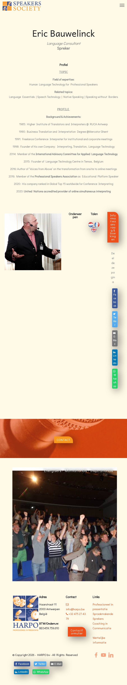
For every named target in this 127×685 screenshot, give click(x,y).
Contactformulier (77, 631)
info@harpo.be (75, 609)
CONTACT (63, 440)
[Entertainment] (69, 524)
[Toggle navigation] (122, 5)
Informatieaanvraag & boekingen (113, 227)
